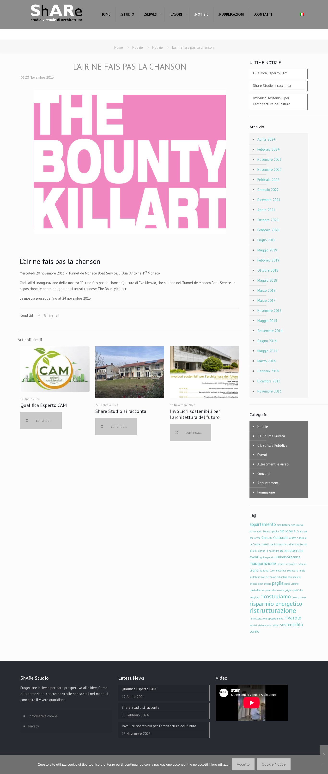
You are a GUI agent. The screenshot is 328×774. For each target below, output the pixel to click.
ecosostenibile (291, 550)
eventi (254, 556)
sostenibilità (291, 624)
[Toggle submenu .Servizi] (161, 14)
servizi (253, 625)
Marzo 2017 (266, 300)
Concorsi (263, 473)
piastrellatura (256, 590)
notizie (265, 577)
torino (254, 631)
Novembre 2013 (269, 391)
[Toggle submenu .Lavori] (185, 14)
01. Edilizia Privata (271, 436)
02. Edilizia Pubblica (272, 445)
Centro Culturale (274, 537)
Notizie (137, 47)
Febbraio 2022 (268, 179)
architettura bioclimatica (290, 525)
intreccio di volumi (296, 564)
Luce (271, 570)
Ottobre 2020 (267, 220)
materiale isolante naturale (290, 570)
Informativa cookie (42, 716)
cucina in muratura (268, 551)
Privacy (33, 726)
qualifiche (297, 590)
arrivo (252, 531)
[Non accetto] (322, 764)
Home (118, 47)
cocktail (265, 544)
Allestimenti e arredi (273, 464)
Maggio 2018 (267, 280)
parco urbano (291, 583)
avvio (259, 531)
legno (254, 570)
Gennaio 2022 (268, 189)
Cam (299, 531)
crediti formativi (278, 544)
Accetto (243, 764)
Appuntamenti (268, 483)
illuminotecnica (288, 556)
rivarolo (292, 617)
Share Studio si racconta (120, 411)
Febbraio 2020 (268, 230)
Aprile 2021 (266, 210)
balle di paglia (271, 531)
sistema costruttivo (268, 625)
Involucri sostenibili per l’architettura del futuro (195, 414)
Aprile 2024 (266, 139)
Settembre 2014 (269, 330)
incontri (281, 564)
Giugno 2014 (267, 341)
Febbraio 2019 (268, 260)
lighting (264, 570)
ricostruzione (299, 597)
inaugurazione (262, 563)
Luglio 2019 (266, 240)
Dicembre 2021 (268, 199)
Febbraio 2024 (268, 149)
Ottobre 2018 (267, 270)
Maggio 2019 (267, 250)
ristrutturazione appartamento (266, 618)
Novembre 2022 (269, 169)
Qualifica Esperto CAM (43, 405)
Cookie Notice (274, 764)
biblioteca (288, 531)
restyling (254, 597)
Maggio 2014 (267, 351)
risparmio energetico (275, 603)
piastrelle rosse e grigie (278, 590)
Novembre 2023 (269, 159)
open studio (264, 583)
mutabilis (254, 577)
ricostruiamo (275, 596)
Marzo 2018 (266, 290)
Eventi (262, 454)
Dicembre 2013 (268, 381)
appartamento (262, 524)
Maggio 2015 (267, 320)
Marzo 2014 (266, 361)
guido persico (267, 557)
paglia (277, 583)
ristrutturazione (272, 610)
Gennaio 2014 (268, 371)
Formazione (266, 492)
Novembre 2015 (269, 310)
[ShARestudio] (56, 14)
